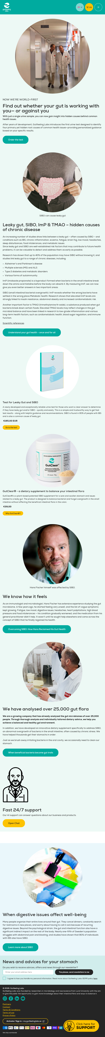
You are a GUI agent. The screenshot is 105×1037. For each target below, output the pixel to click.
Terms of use (8, 1013)
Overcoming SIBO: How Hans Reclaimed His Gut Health (37, 629)
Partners (7, 1004)
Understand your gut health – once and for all (31, 333)
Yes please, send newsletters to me (74, 972)
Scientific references (13, 323)
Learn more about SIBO (20, 947)
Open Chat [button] (14, 823)
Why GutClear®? (13, 514)
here (95, 979)
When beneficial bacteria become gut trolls (30, 753)
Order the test (15, 140)
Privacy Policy (9, 1016)
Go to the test (11, 428)
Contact (6, 1007)
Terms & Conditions (11, 1010)
